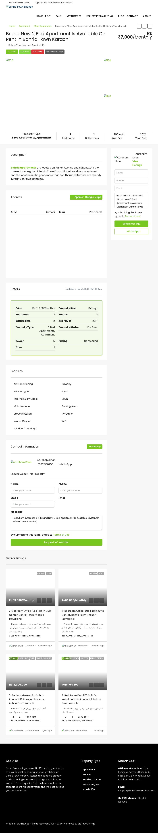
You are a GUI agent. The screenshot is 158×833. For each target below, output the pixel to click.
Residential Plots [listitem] (92, 779)
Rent (48, 16)
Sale (58, 16)
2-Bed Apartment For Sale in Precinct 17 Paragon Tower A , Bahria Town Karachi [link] (27, 699)
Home (39, 16)
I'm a (61, 498)
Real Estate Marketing (99, 16)
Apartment (24, 26)
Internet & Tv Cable (26, 399)
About (147, 16)
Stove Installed (23, 413)
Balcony (66, 384)
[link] (30, 587)
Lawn (65, 399)
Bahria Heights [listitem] (91, 784)
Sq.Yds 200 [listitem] (89, 789)
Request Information (56, 542)
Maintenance (22, 406)
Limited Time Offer (54, 51)
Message (17, 512)
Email (14, 498)
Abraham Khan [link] (32, 645)
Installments (73, 16)
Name (15, 484)
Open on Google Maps (87, 197)
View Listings (95, 446)
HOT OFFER (37, 51)
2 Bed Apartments (42, 26)
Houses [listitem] (87, 774)
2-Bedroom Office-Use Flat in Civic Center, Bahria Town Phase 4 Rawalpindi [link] (83, 615)
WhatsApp (65, 464)
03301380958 (45, 464)
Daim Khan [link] (81, 730)
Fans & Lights (21, 391)
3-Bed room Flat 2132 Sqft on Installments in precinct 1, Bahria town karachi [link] (81, 699)
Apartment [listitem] (89, 769)
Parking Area (69, 406)
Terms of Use (61, 535)
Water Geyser (22, 421)
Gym (64, 391)
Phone (62, 484)
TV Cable (67, 413)
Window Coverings (25, 428)
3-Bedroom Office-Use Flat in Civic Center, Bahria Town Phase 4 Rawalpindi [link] (30, 615)
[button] (139, 26)
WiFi (64, 421)
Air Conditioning (23, 384)
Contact (132, 16)
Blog (121, 16)
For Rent (25, 51)
